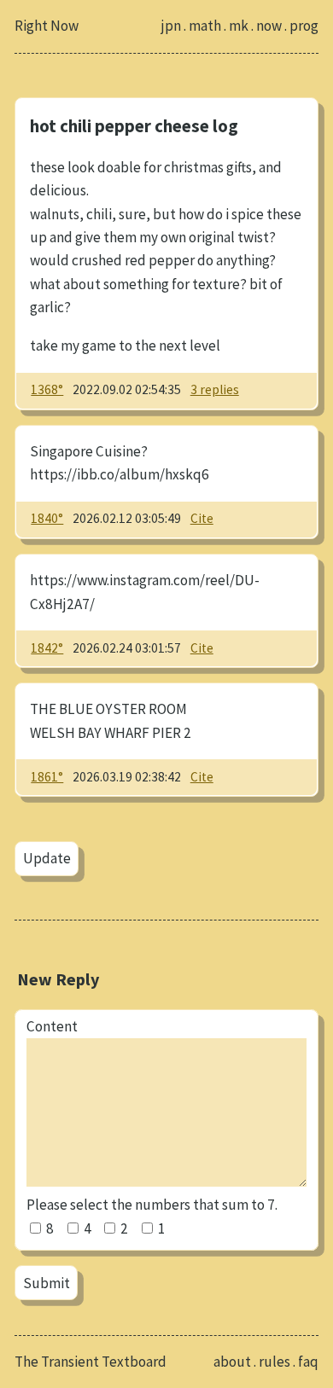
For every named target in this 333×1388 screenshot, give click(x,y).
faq (308, 1361)
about (232, 1361)
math (205, 25)
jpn (171, 25)
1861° (47, 777)
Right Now (47, 25)
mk (238, 25)
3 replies (214, 389)
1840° (47, 518)
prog (303, 25)
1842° (47, 648)
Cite (201, 518)
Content (52, 1026)
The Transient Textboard (90, 1361)
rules (274, 1361)
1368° (47, 389)
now (269, 25)
